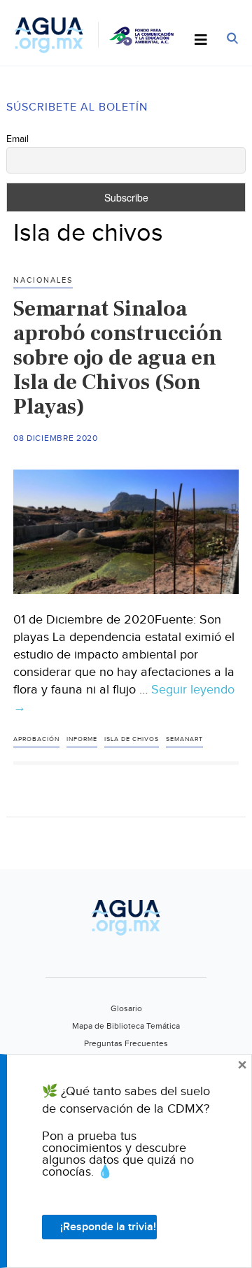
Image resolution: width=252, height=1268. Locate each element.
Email (17, 139)
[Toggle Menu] (201, 40)
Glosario (126, 1008)
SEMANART (184, 739)
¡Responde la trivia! (108, 1227)
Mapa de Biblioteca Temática (126, 1026)
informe (81, 739)
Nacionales (43, 280)
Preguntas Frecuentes (126, 1043)
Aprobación (36, 739)
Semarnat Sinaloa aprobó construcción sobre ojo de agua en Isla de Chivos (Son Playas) (118, 358)
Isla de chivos (131, 739)
